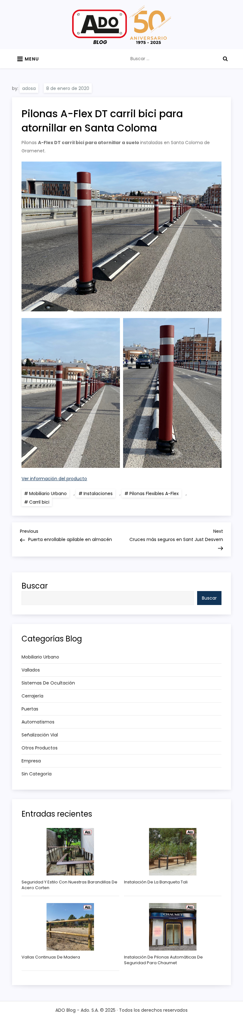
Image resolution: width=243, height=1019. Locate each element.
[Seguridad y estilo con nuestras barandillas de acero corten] (70, 852)
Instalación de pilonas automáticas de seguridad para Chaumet (163, 960)
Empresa (31, 761)
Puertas (30, 709)
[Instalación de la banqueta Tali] (172, 852)
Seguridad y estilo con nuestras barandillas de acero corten (69, 885)
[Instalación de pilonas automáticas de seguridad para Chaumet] (172, 927)
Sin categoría (37, 774)
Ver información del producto (54, 478)
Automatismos (38, 722)
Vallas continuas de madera (51, 957)
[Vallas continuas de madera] (70, 927)
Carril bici (39, 502)
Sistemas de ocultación (48, 683)
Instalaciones (98, 493)
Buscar (35, 586)
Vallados (31, 670)
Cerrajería (32, 696)
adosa (29, 88)
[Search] (225, 58)
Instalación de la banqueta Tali (156, 882)
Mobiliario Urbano (48, 493)
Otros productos (40, 748)
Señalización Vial (40, 735)
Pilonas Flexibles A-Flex (154, 493)
